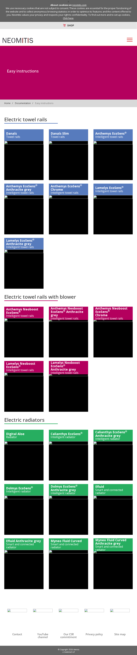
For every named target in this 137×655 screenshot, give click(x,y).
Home (7, 103)
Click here (68, 18)
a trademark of (69, 652)
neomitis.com (79, 5)
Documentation (23, 103)
